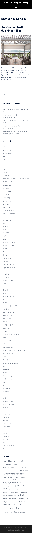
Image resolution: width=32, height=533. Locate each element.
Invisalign (6, 204)
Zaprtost (5, 439)
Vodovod (5, 420)
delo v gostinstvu (6, 471)
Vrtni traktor (7, 430)
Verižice (5, 407)
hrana (12, 474)
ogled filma (9, 479)
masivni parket (9, 477)
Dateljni (5, 172)
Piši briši (5, 290)
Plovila (5, 303)
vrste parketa (16, 504)
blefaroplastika (9, 467)
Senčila (5, 357)
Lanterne (5, 226)
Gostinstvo (6, 194)
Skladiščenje (7, 360)
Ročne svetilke (7, 341)
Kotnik (5, 223)
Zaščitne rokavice (8, 446)
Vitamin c (6, 417)
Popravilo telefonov (9, 312)
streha (15, 495)
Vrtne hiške (6, 426)
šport (16, 512)
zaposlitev (15, 508)
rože (22, 489)
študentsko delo (22, 512)
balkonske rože (13, 464)
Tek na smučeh (7, 392)
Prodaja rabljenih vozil (10, 325)
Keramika (5, 217)
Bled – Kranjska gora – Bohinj (16, 3)
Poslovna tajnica (8, 315)
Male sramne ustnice (9, 242)
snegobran (5, 495)
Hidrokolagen (7, 198)
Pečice (5, 287)
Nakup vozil (6, 261)
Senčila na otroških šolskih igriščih (13, 29)
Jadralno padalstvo (9, 214)
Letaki (4, 236)
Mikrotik (5, 255)
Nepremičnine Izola (9, 264)
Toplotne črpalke (8, 401)
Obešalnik (6, 277)
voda (16, 501)
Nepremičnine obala (9, 268)
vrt (24, 504)
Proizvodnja (6, 328)
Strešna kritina (7, 379)
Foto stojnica (7, 191)
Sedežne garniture (8, 353)
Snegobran (6, 372)
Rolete (5, 344)
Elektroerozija (7, 185)
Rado (4, 338)
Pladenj (5, 293)
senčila (15, 492)
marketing (20, 474)
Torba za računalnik (9, 404)
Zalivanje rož (5, 508)
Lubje (4, 239)
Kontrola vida (7, 220)
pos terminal (5, 486)
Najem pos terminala (9, 258)
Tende (4, 398)
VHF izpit (6, 411)
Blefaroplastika (7, 153)
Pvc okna (6, 331)
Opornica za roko (8, 280)
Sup (4, 385)
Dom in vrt (6, 175)
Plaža (4, 299)
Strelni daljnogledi (8, 376)
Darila (4, 169)
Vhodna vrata (7, 414)
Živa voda (6, 449)
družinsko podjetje (14, 471)
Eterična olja (7, 188)
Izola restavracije (8, 210)
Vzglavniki (6, 436)
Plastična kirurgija (8, 296)
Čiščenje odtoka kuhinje (10, 163)
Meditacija (6, 252)
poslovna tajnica (25, 482)
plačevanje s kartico (24, 479)
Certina (5, 160)
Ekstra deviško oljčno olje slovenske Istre (16, 179)
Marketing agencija (9, 245)
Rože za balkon (8, 347)
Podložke (6, 309)
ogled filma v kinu (16, 479)
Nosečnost (6, 274)
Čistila (5, 166)
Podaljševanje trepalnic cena (12, 306)
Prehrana (5, 322)
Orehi (4, 283)
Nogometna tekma (9, 271)
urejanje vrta (8, 501)
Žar (4, 442)
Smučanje (6, 369)
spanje (10, 495)
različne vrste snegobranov (15, 489)
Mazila (5, 248)
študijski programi (10, 461)
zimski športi (8, 512)
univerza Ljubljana (16, 498)
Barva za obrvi (7, 150)
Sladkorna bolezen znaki (10, 363)
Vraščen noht (7, 423)
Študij (4, 382)
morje (18, 477)
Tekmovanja (6, 395)
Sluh (4, 366)
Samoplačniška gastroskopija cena (14, 350)
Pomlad (20, 482)
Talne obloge (7, 388)
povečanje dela (11, 486)
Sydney (22, 530)
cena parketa (21, 467)
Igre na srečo (7, 201)
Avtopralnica (7, 147)
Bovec (5, 156)
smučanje (23, 492)
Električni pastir (8, 182)
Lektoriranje (6, 233)
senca (9, 492)
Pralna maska (7, 318)
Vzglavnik (6, 433)
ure (26, 498)
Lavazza (5, 229)
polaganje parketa (10, 482)
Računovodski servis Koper (11, 334)
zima (23, 508)
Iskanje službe (7, 207)
